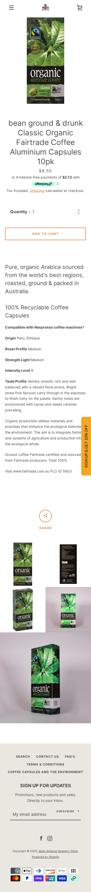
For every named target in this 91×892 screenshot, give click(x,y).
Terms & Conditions (45, 764)
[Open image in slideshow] (45, 60)
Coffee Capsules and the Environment (45, 772)
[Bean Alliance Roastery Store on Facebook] (41, 838)
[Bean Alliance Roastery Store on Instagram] (49, 838)
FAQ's (70, 756)
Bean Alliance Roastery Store (58, 851)
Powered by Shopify (45, 857)
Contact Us (47, 756)
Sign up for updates (45, 785)
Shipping (37, 190)
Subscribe (65, 811)
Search (23, 756)
